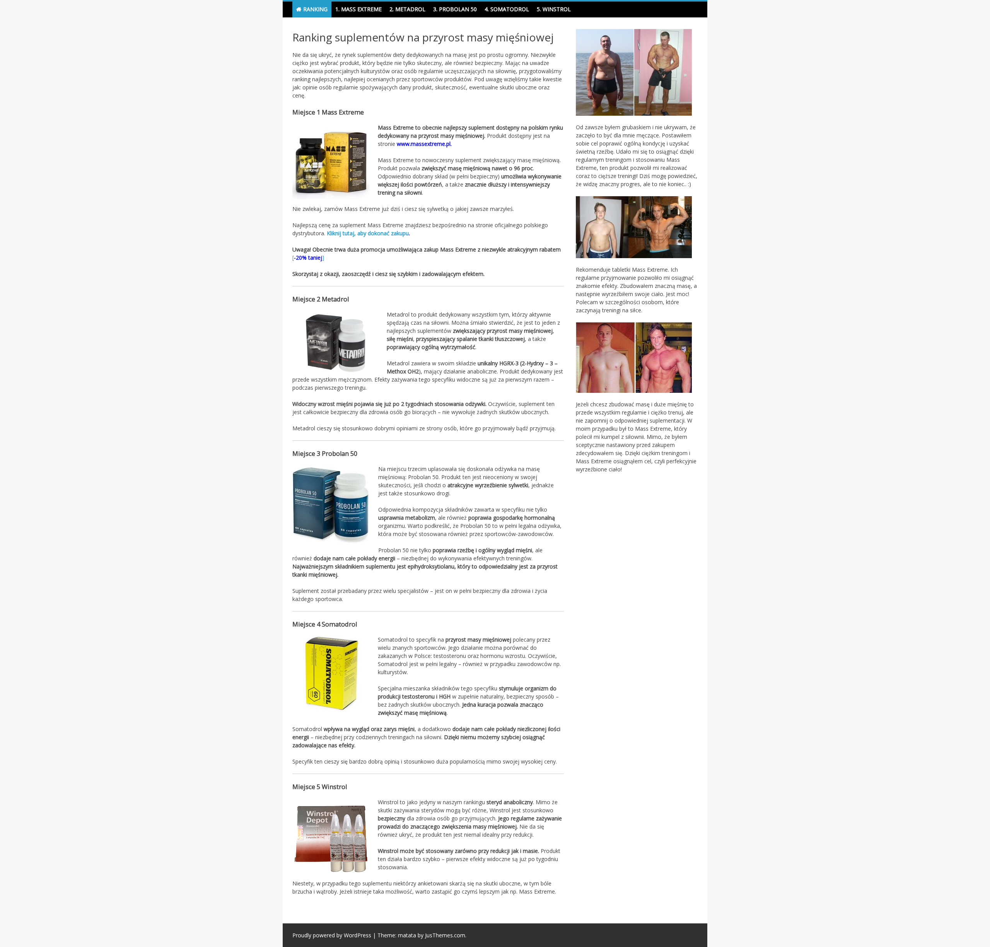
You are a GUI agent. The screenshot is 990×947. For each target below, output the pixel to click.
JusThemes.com (445, 935)
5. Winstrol (554, 9)
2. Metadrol (407, 9)
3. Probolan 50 (455, 9)
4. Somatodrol (507, 9)
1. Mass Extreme (358, 9)
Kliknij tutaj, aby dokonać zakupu (368, 233)
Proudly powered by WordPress (331, 935)
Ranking (315, 9)
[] (308, 257)
